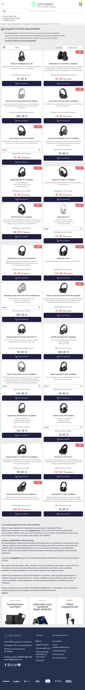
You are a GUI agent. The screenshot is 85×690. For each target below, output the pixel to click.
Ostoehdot (57, 641)
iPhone (2, 24)
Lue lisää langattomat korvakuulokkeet (20, 41)
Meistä (38, 641)
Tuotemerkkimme (43, 648)
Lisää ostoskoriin (22, 83)
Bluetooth (27, 24)
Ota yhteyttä (58, 654)
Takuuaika (40, 660)
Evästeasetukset (59, 658)
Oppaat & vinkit (42, 645)
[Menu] (4, 4)
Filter (17, 47)
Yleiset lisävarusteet (14, 24)
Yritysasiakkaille (59, 651)
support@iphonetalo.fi (13, 659)
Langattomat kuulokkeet (41, 24)
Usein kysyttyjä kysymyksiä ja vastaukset (42, 654)
